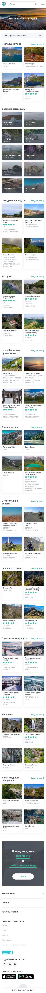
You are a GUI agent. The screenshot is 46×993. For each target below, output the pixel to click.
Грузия (4, 925)
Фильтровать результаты (16, 35)
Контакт (5, 935)
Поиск (23, 876)
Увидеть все (36, 44)
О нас (4, 930)
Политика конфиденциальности (14, 945)
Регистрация (7, 940)
